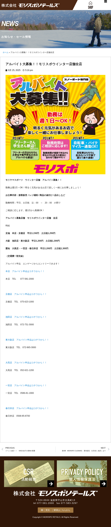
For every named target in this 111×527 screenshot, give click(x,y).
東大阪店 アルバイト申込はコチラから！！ (27, 340)
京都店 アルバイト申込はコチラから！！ (26, 294)
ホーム (5, 52)
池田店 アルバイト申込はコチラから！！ (26, 317)
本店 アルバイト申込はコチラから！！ (25, 271)
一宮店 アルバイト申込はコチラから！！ (26, 385)
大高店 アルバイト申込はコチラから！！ (26, 362)
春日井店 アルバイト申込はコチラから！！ (27, 408)
